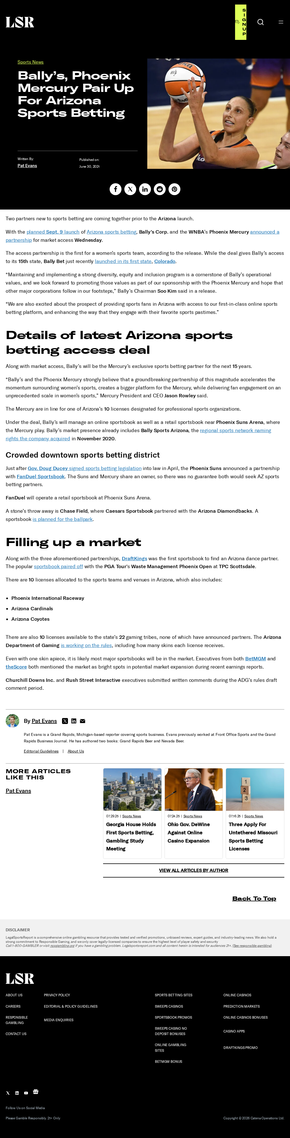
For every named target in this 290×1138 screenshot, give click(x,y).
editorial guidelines (41, 751)
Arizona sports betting (111, 232)
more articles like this (38, 774)
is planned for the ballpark (63, 519)
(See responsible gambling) (252, 946)
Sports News (31, 62)
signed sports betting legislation (84, 468)
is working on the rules (86, 645)
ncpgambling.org (62, 946)
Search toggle (260, 22)
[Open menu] (281, 22)
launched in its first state (123, 261)
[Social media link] (115, 189)
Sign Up (244, 22)
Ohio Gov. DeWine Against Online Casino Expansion (189, 832)
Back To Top (254, 898)
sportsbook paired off (58, 566)
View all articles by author (193, 870)
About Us (76, 751)
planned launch (53, 232)
